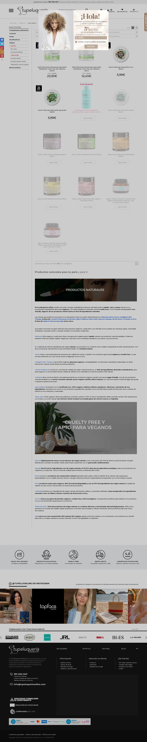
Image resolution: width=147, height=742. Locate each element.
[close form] (108, 10)
